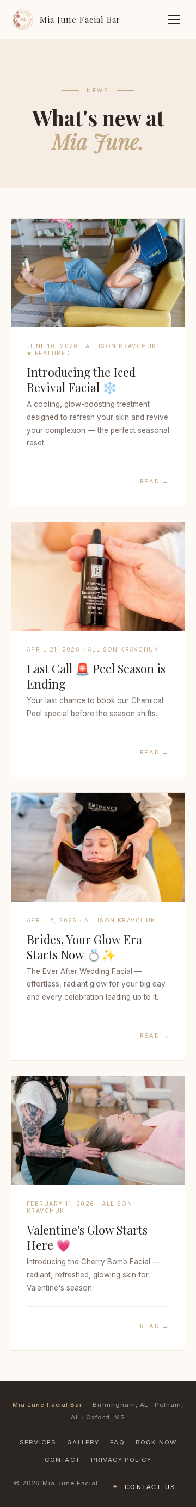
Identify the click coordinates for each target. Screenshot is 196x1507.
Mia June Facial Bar (80, 19)
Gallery (83, 1442)
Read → (154, 481)
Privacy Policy (121, 1459)
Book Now (156, 1442)
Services (38, 1442)
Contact (62, 1459)
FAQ (117, 1442)
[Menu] (173, 19)
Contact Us (150, 1487)
